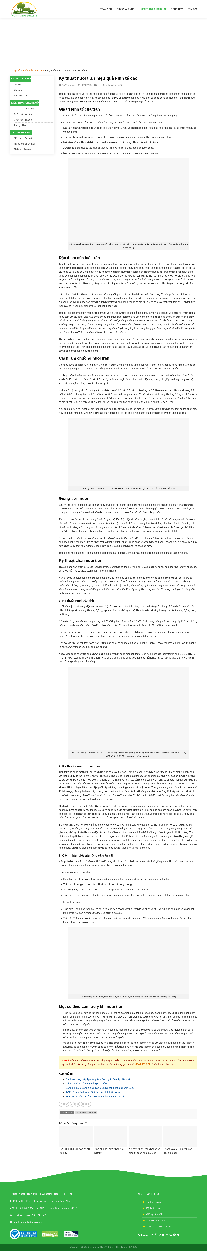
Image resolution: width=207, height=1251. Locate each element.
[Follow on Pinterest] (174, 1235)
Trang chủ (107, 9)
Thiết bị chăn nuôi (22, 149)
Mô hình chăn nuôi (23, 138)
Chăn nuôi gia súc (23, 119)
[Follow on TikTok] (159, 1235)
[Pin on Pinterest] (77, 1104)
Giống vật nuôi (126, 9)
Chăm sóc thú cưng (24, 108)
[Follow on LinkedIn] (178, 1235)
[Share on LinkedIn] (83, 1104)
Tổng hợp (177, 9)
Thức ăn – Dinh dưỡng (158, 1226)
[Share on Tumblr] (88, 1104)
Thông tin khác (21, 132)
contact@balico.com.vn (32, 1222)
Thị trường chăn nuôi (24, 143)
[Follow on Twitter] (163, 1235)
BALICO (133, 1247)
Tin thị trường (153, 1202)
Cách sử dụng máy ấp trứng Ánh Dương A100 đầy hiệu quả (98, 1079)
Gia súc (18, 84)
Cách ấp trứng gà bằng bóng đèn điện (86, 1083)
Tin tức (192, 9)
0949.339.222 (142, 1064)
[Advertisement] (103, 41)
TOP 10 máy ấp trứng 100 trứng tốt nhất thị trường (93, 1092)
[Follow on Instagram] (156, 1235)
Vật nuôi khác (20, 95)
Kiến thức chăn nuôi (153, 9)
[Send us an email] (167, 1235)
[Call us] (170, 1235)
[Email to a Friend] (72, 1104)
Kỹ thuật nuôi (153, 1208)
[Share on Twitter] (66, 1104)
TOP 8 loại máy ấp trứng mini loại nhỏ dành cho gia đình (96, 1096)
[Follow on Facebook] (152, 1235)
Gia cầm (18, 90)
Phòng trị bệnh (21, 125)
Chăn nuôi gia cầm (23, 114)
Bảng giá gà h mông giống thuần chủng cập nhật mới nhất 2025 (100, 1088)
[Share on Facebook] (61, 1104)
